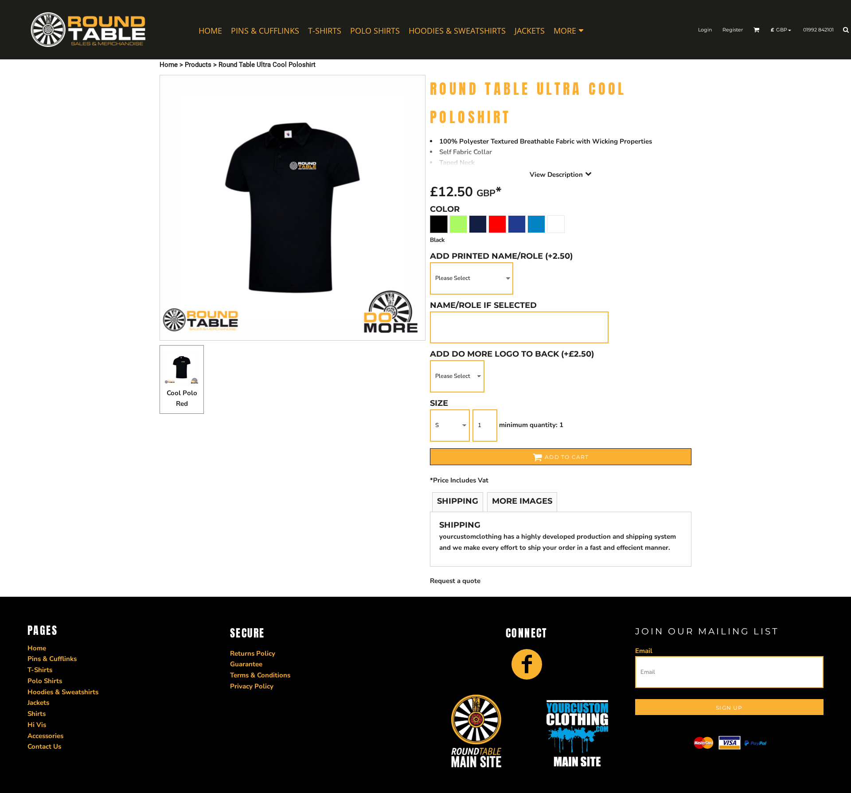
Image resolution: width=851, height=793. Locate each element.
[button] (756, 30)
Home (169, 65)
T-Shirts (39, 669)
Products (198, 65)
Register (732, 30)
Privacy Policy (251, 686)
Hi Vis (36, 724)
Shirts (36, 713)
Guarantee (246, 664)
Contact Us (44, 746)
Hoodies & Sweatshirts (62, 692)
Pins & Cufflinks (52, 658)
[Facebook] (526, 664)
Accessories (45, 735)
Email (643, 650)
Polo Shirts (44, 680)
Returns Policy (252, 653)
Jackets (38, 702)
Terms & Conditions (260, 675)
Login (705, 30)
